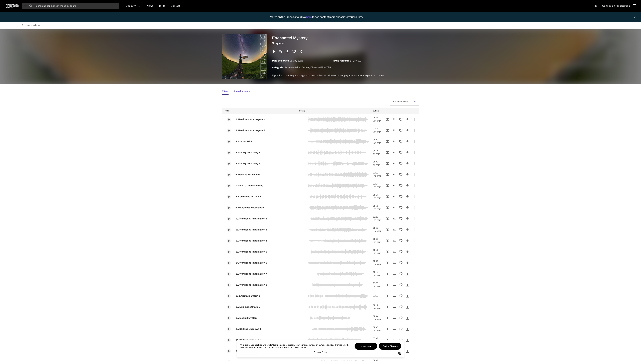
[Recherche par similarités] (387, 119)
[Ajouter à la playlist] (281, 51)
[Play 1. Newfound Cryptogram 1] (229, 119)
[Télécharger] (287, 51)
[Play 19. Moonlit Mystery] (229, 318)
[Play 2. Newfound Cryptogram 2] (229, 131)
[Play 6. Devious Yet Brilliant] (229, 175)
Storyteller (278, 43)
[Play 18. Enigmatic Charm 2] (229, 307)
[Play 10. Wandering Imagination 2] (229, 219)
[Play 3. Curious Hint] (229, 142)
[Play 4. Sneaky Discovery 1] (229, 153)
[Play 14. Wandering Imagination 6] (229, 263)
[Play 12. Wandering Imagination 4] (229, 241)
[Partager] (301, 51)
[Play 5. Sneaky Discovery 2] (229, 164)
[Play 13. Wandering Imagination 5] (229, 252)
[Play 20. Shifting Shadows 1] (229, 329)
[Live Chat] (635, 6)
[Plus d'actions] (414, 119)
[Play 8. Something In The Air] (229, 197)
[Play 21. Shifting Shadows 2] (229, 340)
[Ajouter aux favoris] (294, 51)
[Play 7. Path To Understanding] (229, 186)
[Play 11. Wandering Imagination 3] (229, 230)
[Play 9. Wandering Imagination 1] (229, 208)
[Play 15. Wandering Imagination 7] (229, 274)
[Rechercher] (31, 6)
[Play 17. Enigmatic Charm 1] (229, 296)
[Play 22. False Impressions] (229, 351)
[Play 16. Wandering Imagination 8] (229, 285)
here (309, 17)
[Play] (274, 51)
